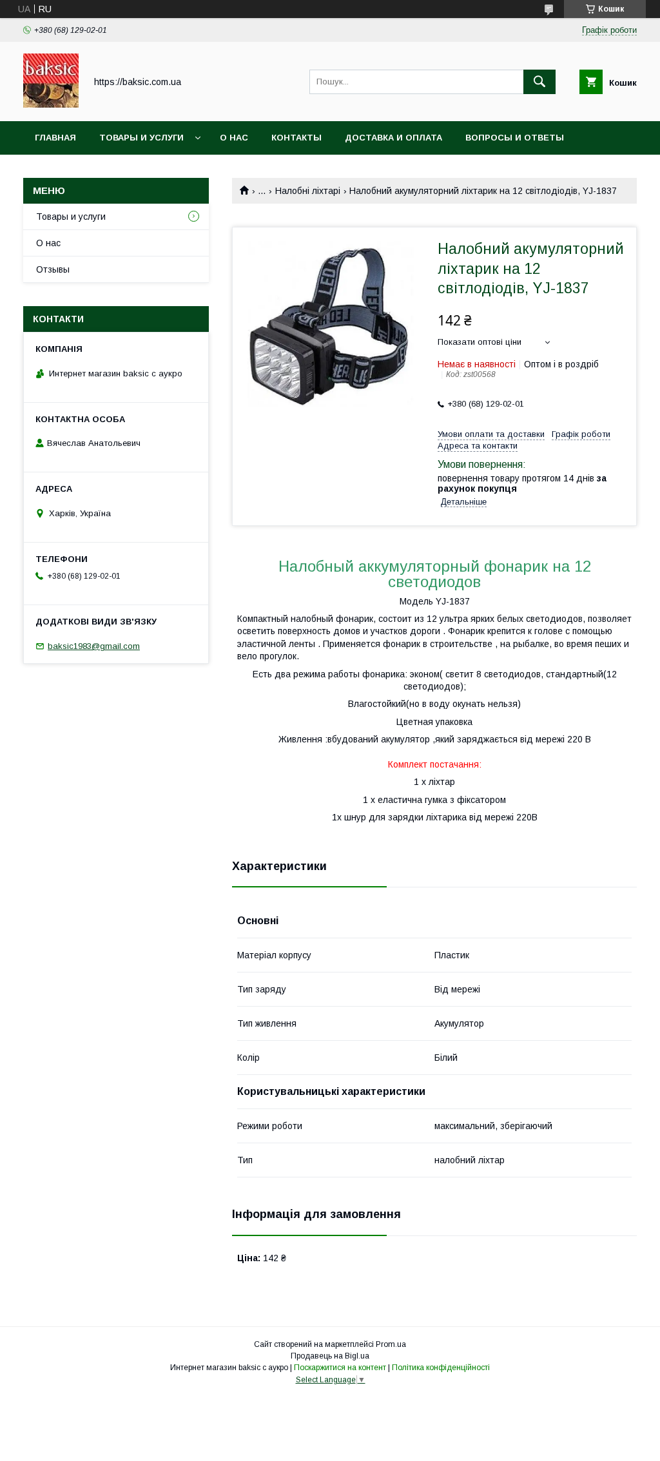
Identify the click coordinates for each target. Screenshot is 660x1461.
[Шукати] (539, 82)
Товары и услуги (141, 137)
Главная (55, 137)
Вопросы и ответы (514, 137)
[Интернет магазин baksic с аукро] (51, 104)
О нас (234, 137)
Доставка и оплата (393, 137)
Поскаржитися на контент (340, 1367)
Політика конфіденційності (441, 1367)
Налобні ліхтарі (307, 191)
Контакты (296, 137)
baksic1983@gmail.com (94, 646)
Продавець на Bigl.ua (330, 1355)
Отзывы (53, 269)
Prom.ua (391, 1344)
